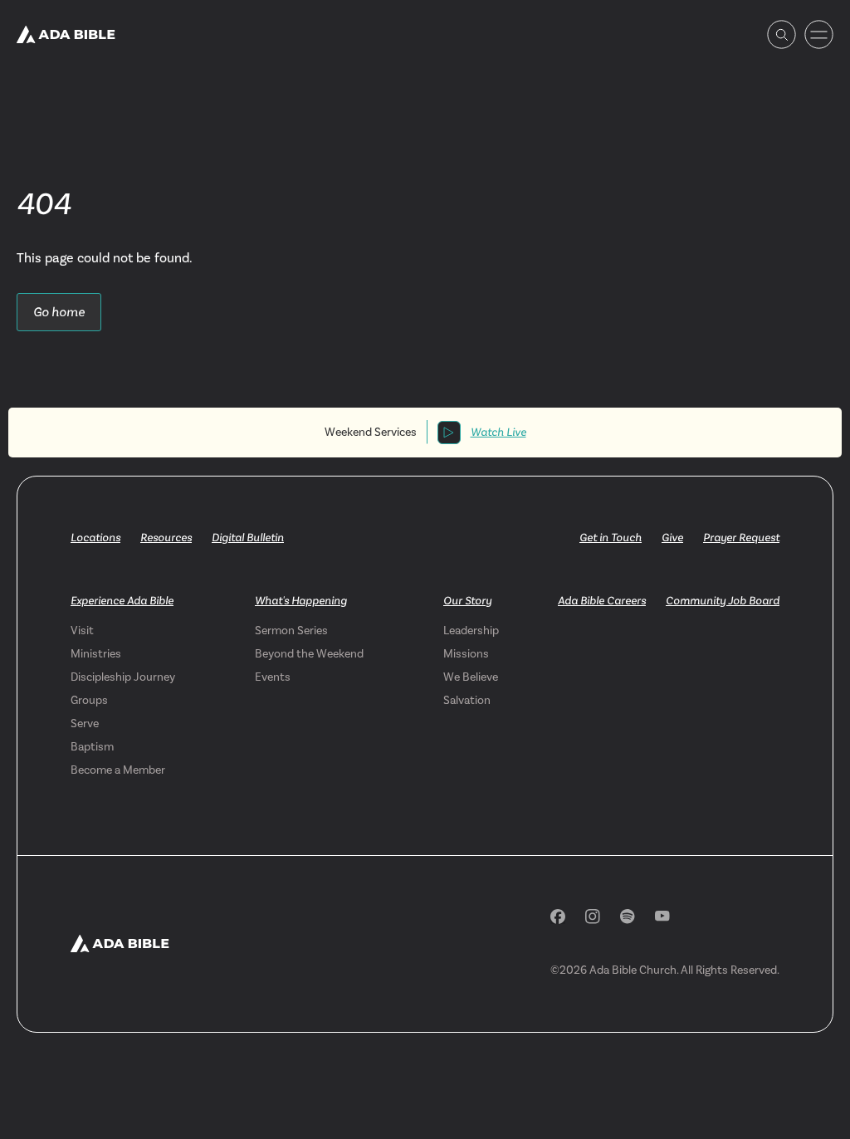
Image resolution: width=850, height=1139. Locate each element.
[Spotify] (627, 916)
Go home (59, 312)
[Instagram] (592, 916)
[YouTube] (662, 916)
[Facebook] (557, 916)
